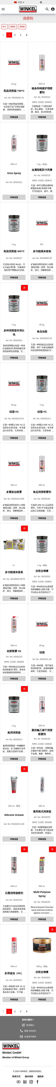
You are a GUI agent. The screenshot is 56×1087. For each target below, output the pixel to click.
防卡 (4, 27)
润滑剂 (13, 27)
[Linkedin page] (25, 1082)
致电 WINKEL (30, 1031)
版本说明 (29, 1076)
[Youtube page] (18, 1082)
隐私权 (41, 1076)
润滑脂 (22, 27)
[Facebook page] (37, 1082)
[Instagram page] (31, 1082)
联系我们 (30, 1025)
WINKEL (24, 1071)
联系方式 (16, 1076)
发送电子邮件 (30, 1036)
